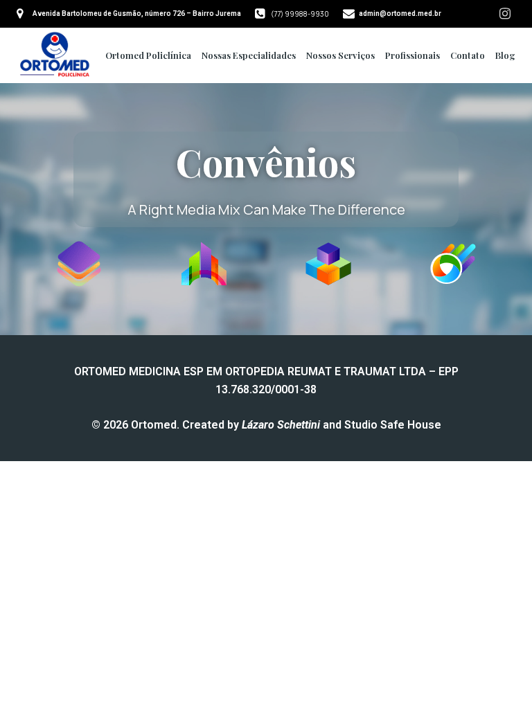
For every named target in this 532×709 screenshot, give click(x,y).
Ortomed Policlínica (148, 55)
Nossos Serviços (340, 55)
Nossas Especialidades (249, 55)
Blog (505, 55)
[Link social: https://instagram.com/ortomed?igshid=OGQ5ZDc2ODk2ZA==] (505, 13)
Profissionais (412, 55)
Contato (467, 55)
